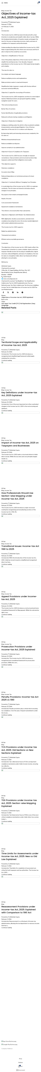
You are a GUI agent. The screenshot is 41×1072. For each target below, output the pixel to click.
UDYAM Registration (7, 967)
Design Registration (7, 1029)
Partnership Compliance (8, 1004)
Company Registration (8, 948)
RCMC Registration (7, 983)
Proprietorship (5, 942)
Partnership (4, 945)
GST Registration (6, 991)
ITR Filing (4, 1001)
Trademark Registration (8, 1016)
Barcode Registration (7, 980)
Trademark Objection (7, 1019)
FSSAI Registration (7, 970)
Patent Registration (7, 1032)
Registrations (6, 963)
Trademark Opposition (8, 1023)
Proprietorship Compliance (9, 1008)
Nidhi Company (5, 955)
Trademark (5, 1013)
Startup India (5, 973)
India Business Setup (7, 958)
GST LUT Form (5, 995)
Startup (4, 939)
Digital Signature (6, 976)
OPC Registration (6, 952)
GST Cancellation (6, 998)
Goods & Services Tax (9, 988)
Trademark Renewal (7, 1026)
